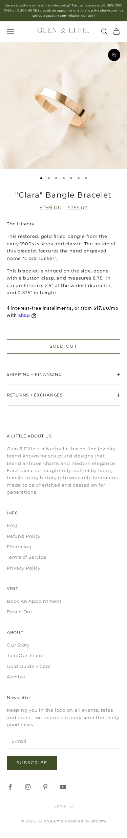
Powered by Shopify (85, 821)
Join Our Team (24, 655)
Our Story (18, 645)
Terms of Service (26, 557)
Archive (16, 676)
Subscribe (32, 762)
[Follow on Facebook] (10, 786)
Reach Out (20, 611)
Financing (19, 546)
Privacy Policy (24, 568)
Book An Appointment (34, 601)
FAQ (12, 525)
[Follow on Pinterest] (45, 786)
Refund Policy (24, 536)
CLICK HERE (27, 10)
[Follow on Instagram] (27, 786)
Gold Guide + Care (29, 666)
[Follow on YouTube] (63, 786)
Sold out (63, 346)
